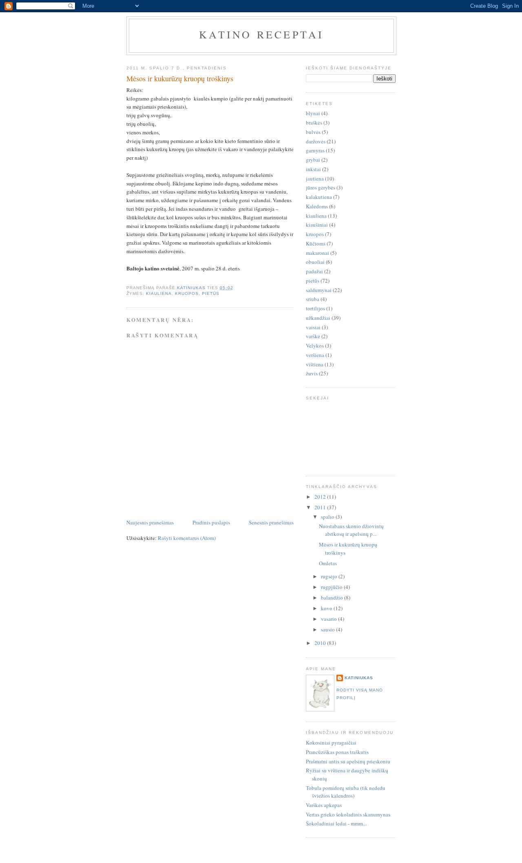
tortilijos (315, 308)
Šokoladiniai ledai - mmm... (336, 823)
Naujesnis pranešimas (150, 522)
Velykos (315, 345)
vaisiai (313, 327)
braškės (314, 122)
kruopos (187, 293)
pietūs (210, 293)
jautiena (315, 178)
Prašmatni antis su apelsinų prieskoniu (348, 761)
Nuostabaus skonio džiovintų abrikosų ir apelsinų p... (351, 530)
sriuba (312, 299)
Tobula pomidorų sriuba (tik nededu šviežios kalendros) (345, 792)
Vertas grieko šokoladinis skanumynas (348, 814)
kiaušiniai (317, 224)
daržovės (315, 141)
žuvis (312, 373)
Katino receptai (261, 34)
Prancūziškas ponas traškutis (337, 752)
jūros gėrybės (320, 187)
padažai (314, 271)
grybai (313, 159)
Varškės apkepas (324, 805)
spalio (328, 516)
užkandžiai (318, 317)
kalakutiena (319, 197)
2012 (320, 496)
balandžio (332, 597)
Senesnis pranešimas (271, 522)
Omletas (328, 563)
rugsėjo (329, 576)
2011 (320, 507)
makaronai (317, 252)
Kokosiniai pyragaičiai (331, 742)
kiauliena (159, 293)
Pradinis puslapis (211, 522)
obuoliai (315, 261)
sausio (328, 629)
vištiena (314, 364)
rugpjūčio (332, 587)
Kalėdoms (317, 206)
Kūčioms (315, 243)
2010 (320, 643)
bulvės (313, 132)
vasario (329, 618)
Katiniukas (359, 678)
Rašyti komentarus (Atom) (187, 538)
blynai (313, 113)
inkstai (313, 169)
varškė (313, 336)
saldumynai (319, 290)
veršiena (315, 355)
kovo (327, 608)
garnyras (315, 150)
